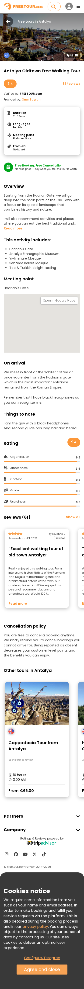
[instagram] (6, 854)
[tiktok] (44, 854)
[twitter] (34, 854)
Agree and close (42, 969)
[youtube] (25, 854)
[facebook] (16, 854)
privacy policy (35, 926)
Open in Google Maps (59, 300)
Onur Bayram (31, 99)
